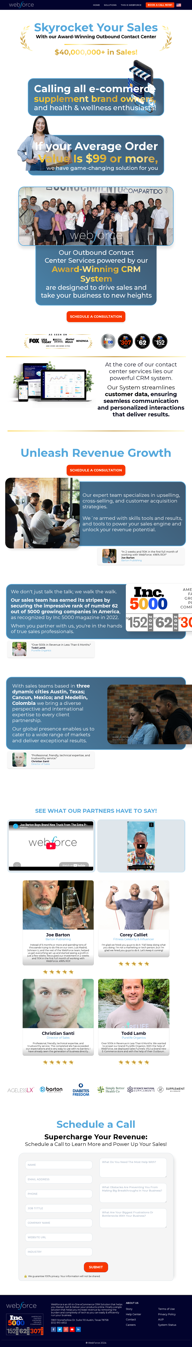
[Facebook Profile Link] (53, 1329)
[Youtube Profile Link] (72, 1329)
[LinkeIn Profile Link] (78, 1329)
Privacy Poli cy (167, 1314)
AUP (161, 1319)
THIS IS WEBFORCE (131, 5)
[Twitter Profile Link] (59, 1329)
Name (7, 1288)
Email (50, 1288)
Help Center (133, 1314)
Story (129, 1309)
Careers (131, 1324)
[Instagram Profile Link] (65, 1329)
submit (96, 1267)
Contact (131, 1319)
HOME (96, 5)
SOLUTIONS (110, 5)
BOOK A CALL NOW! (160, 5)
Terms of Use (166, 1309)
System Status (167, 1324)
